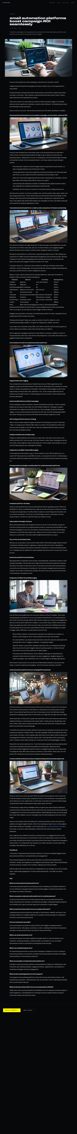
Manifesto (52, 2)
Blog (59, 2)
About (73, 2)
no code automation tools (54, 826)
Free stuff (65, 2)
